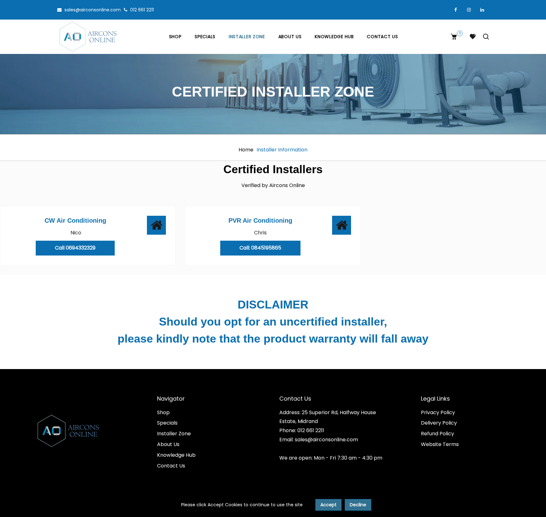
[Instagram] (469, 9)
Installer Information (282, 149)
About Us (290, 36)
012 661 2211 (141, 10)
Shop (175, 36)
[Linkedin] (482, 9)
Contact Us (382, 36)
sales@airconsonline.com (92, 10)
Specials (205, 36)
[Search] (484, 36)
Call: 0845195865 (260, 247)
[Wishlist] (472, 36)
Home (246, 149)
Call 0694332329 (75, 247)
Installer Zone (247, 36)
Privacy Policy (438, 412)
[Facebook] (455, 9)
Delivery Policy (439, 422)
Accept (328, 505)
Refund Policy (437, 433)
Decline (358, 505)
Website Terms (440, 444)
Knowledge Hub (334, 36)
